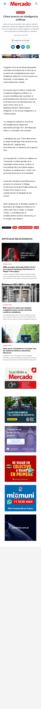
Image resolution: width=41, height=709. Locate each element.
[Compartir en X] (18, 47)
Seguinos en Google (21, 40)
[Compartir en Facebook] (23, 47)
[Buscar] (36, 4)
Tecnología (20, 12)
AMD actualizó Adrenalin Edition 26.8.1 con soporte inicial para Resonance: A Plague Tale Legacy (19, 269)
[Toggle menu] (5, 3)
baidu (36, 227)
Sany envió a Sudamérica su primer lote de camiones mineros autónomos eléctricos (19, 350)
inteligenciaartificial (25, 227)
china (15, 227)
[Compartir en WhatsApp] (28, 47)
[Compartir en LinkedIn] (13, 47)
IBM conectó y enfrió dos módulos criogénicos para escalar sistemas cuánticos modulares (17, 310)
